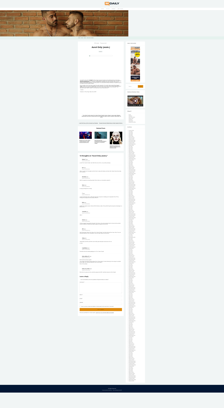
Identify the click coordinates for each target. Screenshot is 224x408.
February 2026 (131, 137)
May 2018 (131, 238)
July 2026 (130, 131)
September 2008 (132, 379)
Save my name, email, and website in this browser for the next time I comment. (97, 306)
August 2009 (131, 366)
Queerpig (130, 119)
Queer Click (131, 118)
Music (100, 51)
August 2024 (131, 159)
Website (81, 302)
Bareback (113, 8)
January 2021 (131, 212)
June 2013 (131, 309)
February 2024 (132, 167)
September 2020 (132, 217)
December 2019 (132, 228)
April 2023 (131, 179)
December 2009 (132, 361)
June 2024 (131, 162)
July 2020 (131, 220)
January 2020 (131, 227)
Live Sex (102, 8)
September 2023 (132, 173)
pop (99, 116)
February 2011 (131, 343)
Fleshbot (130, 115)
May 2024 (131, 163)
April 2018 (131, 239)
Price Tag (102, 116)
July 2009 (131, 367)
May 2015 (130, 281)
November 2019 (132, 229)
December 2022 (132, 184)
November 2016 (132, 259)
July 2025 (130, 146)
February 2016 (131, 270)
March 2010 (131, 357)
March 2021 (131, 210)
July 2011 (130, 337)
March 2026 (131, 136)
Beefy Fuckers (120, 8)
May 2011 (130, 340)
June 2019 (131, 236)
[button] (135, 101)
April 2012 (130, 326)
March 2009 (131, 372)
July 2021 (130, 205)
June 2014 (131, 294)
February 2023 (131, 182)
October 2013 (131, 304)
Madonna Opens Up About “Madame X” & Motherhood (115, 146)
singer (108, 116)
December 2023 (132, 169)
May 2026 (131, 134)
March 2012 (131, 328)
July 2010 (130, 352)
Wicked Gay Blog (132, 122)
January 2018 (131, 243)
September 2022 (132, 188)
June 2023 (131, 177)
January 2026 (131, 139)
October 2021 (131, 201)
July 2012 (130, 323)
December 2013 (132, 302)
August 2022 (131, 189)
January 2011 (131, 345)
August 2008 (131, 380)
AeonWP (120, 390)
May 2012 (130, 325)
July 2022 (130, 190)
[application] (135, 101)
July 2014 (130, 293)
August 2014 (131, 292)
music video (113, 115)
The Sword (131, 120)
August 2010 (131, 351)
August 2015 (131, 277)
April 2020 (131, 223)
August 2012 (131, 321)
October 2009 (131, 363)
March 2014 (131, 298)
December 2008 (132, 375)
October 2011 (131, 334)
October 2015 (131, 275)
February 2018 (131, 242)
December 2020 (132, 213)
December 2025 (132, 140)
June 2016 (131, 265)
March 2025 (131, 151)
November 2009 (132, 362)
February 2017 (131, 255)
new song (89, 116)
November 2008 (132, 377)
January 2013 (131, 315)
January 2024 (131, 168)
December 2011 (132, 331)
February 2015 (131, 285)
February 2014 (131, 299)
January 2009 (131, 374)
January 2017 (131, 256)
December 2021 (132, 199)
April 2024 (131, 164)
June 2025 (131, 147)
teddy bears (116, 116)
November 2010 (132, 347)
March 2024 (131, 166)
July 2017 (130, 249)
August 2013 (131, 307)
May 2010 (131, 355)
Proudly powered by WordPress (107, 390)
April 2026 (131, 135)
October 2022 (131, 186)
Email (81, 298)
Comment (82, 282)
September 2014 (132, 291)
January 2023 (131, 183)
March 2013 (131, 313)
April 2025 (131, 150)
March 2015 (131, 283)
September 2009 (132, 364)
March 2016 (131, 269)
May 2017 (131, 251)
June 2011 (131, 339)
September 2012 (132, 320)
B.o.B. (86, 115)
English (102, 115)
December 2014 (132, 287)
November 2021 (132, 200)
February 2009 (132, 373)
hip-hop (106, 115)
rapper (105, 116)
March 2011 (131, 342)
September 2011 (132, 335)
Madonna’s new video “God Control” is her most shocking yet (84, 141)
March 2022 (131, 195)
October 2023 (131, 172)
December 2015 (132, 272)
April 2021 (130, 209)
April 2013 (130, 312)
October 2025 (131, 142)
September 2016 (132, 261)
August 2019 (131, 233)
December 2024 (132, 155)
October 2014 (131, 290)
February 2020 (132, 226)
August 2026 (131, 130)
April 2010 (131, 356)
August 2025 (131, 145)
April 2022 (131, 194)
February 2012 (131, 329)
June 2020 (131, 221)
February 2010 (131, 358)
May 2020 (131, 222)
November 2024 (132, 156)
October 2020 (131, 216)
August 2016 (131, 263)
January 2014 (131, 301)
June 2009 (131, 368)
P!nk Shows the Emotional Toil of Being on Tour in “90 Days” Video (100, 142)
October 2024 (131, 157)
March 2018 (131, 240)
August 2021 (131, 204)
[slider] (134, 105)
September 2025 (132, 143)
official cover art (94, 116)
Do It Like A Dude (97, 115)
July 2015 (130, 278)
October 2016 (131, 260)
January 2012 (131, 330)
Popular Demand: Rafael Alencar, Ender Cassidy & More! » (111, 123)
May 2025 (131, 148)
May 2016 (130, 266)
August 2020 (131, 218)
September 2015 (132, 276)
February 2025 (131, 152)
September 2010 (132, 350)
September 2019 (132, 232)
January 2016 (131, 271)
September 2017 (132, 247)
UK (120, 116)
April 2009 (131, 370)
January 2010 (131, 359)
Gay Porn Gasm (132, 117)
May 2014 (131, 296)
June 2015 (131, 280)
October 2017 (131, 245)
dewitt (98, 43)
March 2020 (131, 224)
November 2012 (132, 318)
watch (101, 116)
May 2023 (131, 178)
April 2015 (130, 282)
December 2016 (132, 258)
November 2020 (132, 215)
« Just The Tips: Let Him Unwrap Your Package (88, 123)
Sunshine (112, 116)
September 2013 (132, 305)
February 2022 (131, 196)
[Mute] (139, 105)
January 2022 (131, 197)
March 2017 (131, 254)
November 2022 (132, 185)
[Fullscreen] (141, 105)
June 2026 (131, 132)
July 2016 (130, 264)
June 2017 (131, 250)
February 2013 (131, 314)
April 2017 (131, 253)
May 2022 (131, 193)
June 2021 (131, 206)
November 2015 (132, 274)
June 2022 (131, 191)
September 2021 (132, 202)
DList (130, 114)
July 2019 (130, 234)
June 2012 (131, 324)
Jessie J (109, 115)
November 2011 (132, 332)
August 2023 (131, 174)
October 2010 (131, 348)
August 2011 (131, 336)
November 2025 (132, 141)
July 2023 (130, 175)
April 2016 (130, 267)
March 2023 (131, 180)
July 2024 (130, 161)
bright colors (90, 115)
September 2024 (132, 158)
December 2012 (132, 316)
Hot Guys (107, 8)
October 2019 (131, 231)
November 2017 (132, 244)
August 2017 (131, 248)
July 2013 (130, 308)
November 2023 (132, 170)
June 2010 (131, 353)
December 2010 (132, 346)
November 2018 (132, 237)
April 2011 (130, 341)
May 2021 (130, 207)
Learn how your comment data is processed (105, 312)
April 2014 (131, 297)
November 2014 (132, 288)
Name (81, 294)
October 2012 (131, 319)
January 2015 (131, 286)
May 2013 (130, 310)
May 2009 (131, 369)
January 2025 (131, 153)
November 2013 (132, 303)
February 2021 (131, 211)
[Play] (129, 105)
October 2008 (131, 378)
